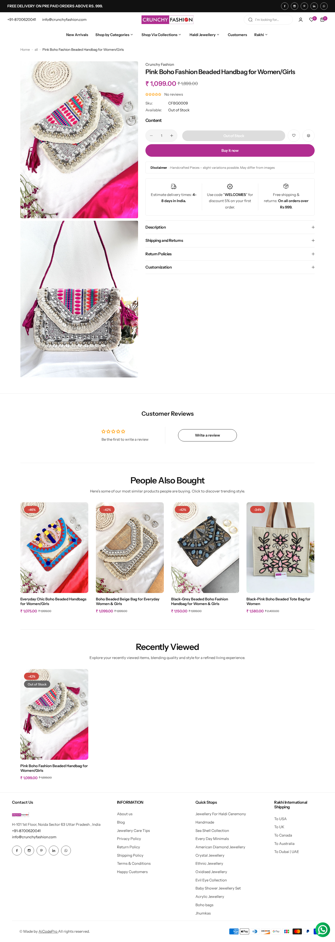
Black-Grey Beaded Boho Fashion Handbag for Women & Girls (199, 601)
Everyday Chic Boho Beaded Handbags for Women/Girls (53, 601)
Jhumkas (203, 913)
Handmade (204, 822)
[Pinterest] (304, 6)
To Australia (284, 843)
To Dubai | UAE (286, 851)
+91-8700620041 (26, 830)
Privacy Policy (129, 838)
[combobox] (268, 20)
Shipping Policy (130, 855)
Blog (121, 822)
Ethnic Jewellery (209, 863)
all (36, 49)
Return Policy (128, 847)
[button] (153, 94)
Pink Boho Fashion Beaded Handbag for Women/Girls (54, 768)
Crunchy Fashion (159, 64)
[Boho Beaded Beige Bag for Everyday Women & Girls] (130, 547)
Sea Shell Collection (212, 830)
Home (25, 49)
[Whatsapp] (324, 6)
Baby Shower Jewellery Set (218, 888)
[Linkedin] (314, 6)
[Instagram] (294, 6)
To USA (280, 818)
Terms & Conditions (134, 863)
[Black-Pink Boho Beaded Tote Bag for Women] (280, 547)
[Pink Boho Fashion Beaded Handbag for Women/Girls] (54, 714)
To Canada (283, 835)
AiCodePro (48, 931)
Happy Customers (132, 871)
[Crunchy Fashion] (167, 19)
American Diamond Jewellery (220, 847)
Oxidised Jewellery (211, 871)
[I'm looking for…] (250, 20)
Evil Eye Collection (211, 880)
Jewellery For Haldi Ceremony (220, 814)
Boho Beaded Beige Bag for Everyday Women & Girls (127, 601)
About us (124, 814)
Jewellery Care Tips (133, 830)
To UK (279, 827)
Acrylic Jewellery (209, 896)
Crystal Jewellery (209, 855)
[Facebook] (284, 6)
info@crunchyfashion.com (34, 837)
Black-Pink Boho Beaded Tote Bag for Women (278, 601)
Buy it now (229, 150)
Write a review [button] (207, 435)
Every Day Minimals (212, 838)
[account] (300, 19)
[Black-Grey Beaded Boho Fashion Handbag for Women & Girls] (205, 547)
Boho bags (204, 905)
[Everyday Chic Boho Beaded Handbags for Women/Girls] (54, 547)
